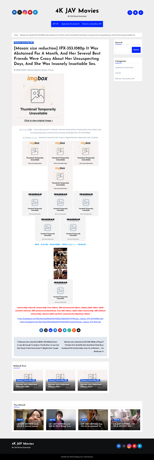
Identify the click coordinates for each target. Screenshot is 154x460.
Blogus (77, 457)
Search (119, 43)
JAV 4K (55, 24)
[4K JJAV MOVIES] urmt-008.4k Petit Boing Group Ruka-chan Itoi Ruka (60, 426)
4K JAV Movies (77, 11)
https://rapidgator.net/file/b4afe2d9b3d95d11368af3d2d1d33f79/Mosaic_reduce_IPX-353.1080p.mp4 (60, 319)
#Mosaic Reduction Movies (37, 70)
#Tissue (51, 70)
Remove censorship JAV (91, 24)
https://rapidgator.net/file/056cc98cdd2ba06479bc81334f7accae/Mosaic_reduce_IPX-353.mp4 (60, 322)
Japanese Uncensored (70, 24)
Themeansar (88, 457)
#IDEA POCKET (21, 70)
